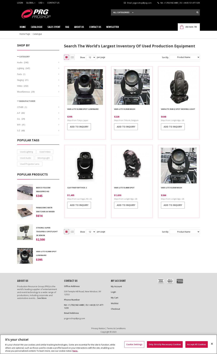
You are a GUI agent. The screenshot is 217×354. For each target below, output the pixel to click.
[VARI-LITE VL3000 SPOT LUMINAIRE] (85, 87)
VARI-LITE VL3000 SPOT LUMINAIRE (82, 109)
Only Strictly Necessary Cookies (165, 344)
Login (20, 2)
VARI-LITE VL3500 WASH (124, 109)
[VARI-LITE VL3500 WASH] (132, 87)
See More (42, 298)
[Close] (211, 343)
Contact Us (53, 2)
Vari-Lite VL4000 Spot (124, 187)
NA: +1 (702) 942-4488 (169, 3)
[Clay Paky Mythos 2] (85, 166)
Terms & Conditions (116, 328)
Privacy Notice (98, 328)
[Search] (197, 12)
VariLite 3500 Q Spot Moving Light (178, 109)
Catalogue (37, 34)
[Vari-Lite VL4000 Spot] (132, 166)
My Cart (114, 297)
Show (82, 57)
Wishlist (114, 303)
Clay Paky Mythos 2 (77, 187)
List (72, 57)
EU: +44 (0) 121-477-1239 (190, 3)
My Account (116, 286)
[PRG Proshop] (41, 14)
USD (41, 2)
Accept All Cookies (196, 344)
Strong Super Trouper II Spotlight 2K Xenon (47, 231)
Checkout (115, 308)
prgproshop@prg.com (142, 3)
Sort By (165, 57)
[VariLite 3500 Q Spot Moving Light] (179, 87)
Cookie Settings (134, 344)
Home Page (25, 34)
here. (75, 350)
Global (30, 2)
